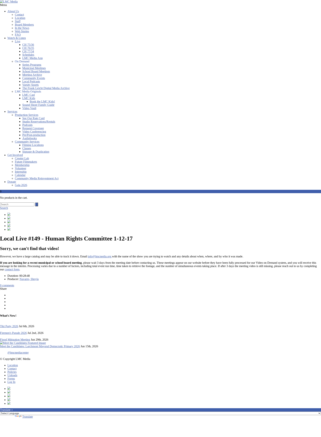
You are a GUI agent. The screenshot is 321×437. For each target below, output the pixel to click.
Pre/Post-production (34, 135)
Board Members (24, 24)
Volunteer (20, 168)
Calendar (20, 175)
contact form (12, 269)
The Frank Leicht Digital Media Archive (46, 88)
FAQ (18, 34)
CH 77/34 (28, 51)
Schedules (28, 54)
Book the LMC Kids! (42, 101)
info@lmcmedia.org (100, 256)
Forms (11, 378)
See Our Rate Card (33, 118)
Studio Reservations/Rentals (38, 121)
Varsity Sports (30, 84)
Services (12, 111)
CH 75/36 (28, 44)
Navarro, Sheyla (29, 279)
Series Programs (31, 64)
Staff (17, 21)
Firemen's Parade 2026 (13, 332)
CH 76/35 (28, 48)
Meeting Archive (32, 74)
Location (20, 18)
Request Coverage (33, 128)
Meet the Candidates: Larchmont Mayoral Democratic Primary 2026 (40, 346)
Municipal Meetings (34, 68)
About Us (13, 11)
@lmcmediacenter (18, 352)
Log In (11, 382)
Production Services (26, 114)
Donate (11, 181)
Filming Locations (33, 145)
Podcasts (27, 124)
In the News (22, 28)
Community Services (27, 141)
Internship (21, 171)
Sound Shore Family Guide (38, 104)
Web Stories (22, 31)
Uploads (12, 375)
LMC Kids (28, 98)
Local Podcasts (31, 81)
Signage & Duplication (35, 151)
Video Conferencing (34, 131)
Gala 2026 (21, 185)
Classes (26, 148)
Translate (27, 416)
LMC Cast (28, 94)
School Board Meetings (36, 71)
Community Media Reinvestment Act (37, 178)
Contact (19, 14)
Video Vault (29, 108)
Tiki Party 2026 (9, 326)
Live (17, 41)
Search (4, 207)
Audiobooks (29, 138)
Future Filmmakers (26, 161)
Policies (12, 371)
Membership (22, 165)
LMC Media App (32, 58)
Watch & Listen (16, 38)
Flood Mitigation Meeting (15, 339)
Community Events (33, 78)
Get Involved (15, 155)
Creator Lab (22, 158)
